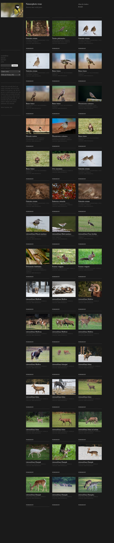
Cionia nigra (82, 235)
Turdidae (67, 40)
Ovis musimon (57, 169)
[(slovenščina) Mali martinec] (64, 231)
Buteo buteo (56, 71)
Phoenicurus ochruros (86, 103)
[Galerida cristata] (37, 35)
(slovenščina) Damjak (33, 462)
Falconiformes (68, 72)
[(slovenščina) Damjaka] (90, 492)
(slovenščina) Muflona (34, 332)
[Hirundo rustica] (37, 133)
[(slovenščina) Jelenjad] (64, 361)
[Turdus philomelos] (64, 35)
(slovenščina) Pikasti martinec (36, 234)
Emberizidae (62, 204)
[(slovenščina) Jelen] (90, 361)
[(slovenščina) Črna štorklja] (90, 231)
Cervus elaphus (56, 366)
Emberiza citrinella (58, 201)
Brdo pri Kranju (36, 43)
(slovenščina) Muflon (59, 299)
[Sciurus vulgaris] (64, 264)
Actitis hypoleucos (57, 235)
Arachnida (29, 270)
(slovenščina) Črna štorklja (87, 234)
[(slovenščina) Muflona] (37, 329)
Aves (47, 40)
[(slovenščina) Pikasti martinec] (37, 231)
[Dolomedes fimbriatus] (37, 264)
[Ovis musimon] (64, 166)
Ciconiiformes (90, 235)
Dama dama (29, 464)
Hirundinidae (40, 138)
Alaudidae (29, 41)
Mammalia (64, 170)
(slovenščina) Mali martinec (61, 234)
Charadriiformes (42, 235)
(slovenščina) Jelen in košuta (88, 429)
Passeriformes (41, 40)
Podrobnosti (29, 48)
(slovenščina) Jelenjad (59, 364)
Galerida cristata (31, 38)
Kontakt (80, 7)
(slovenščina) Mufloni (33, 299)
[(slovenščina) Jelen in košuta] (90, 427)
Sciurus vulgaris (57, 266)
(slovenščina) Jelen (84, 364)
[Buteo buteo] (64, 68)
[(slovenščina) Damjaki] (64, 492)
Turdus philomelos (58, 38)
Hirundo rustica (31, 136)
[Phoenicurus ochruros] (90, 101)
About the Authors (83, 4)
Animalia (36, 41)
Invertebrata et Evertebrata (34, 268)
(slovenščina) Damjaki (60, 495)
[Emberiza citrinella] (64, 198)
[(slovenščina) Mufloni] (37, 296)
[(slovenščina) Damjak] (37, 459)
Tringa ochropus (31, 235)
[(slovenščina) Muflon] (64, 296)
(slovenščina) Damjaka (86, 495)
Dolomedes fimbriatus (33, 266)
